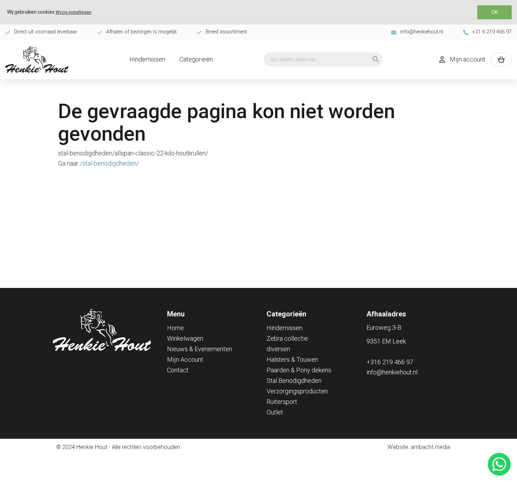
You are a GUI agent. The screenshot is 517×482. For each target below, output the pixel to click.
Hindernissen (147, 59)
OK (494, 12)
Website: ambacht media (419, 447)
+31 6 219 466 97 (492, 32)
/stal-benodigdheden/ (109, 163)
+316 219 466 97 (389, 362)
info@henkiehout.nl (421, 32)
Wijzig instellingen (73, 12)
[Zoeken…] (376, 59)
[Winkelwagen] (501, 59)
